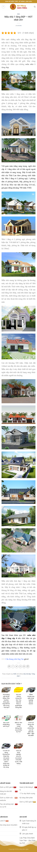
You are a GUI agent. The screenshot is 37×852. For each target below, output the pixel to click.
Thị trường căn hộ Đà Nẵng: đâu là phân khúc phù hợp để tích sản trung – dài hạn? (6, 701)
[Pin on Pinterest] (24, 666)
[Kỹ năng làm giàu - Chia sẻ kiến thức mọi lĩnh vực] (18, 7)
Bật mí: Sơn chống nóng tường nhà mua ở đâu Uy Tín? (18, 727)
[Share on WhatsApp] (9, 666)
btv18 (19, 25)
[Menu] (3, 6)
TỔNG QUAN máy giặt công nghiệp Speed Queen (30, 699)
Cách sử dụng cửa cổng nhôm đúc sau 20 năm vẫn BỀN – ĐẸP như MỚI (30, 729)
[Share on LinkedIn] (27, 666)
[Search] (34, 7)
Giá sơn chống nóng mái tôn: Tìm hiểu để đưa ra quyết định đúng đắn (18, 701)
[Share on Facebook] (13, 666)
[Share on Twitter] (16, 666)
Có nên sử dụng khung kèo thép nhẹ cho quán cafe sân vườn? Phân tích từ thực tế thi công (6, 759)
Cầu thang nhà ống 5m (14, 659)
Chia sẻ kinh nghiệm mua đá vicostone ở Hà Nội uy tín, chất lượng (18, 757)
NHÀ (18, 14)
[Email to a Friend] (20, 666)
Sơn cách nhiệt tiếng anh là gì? (6, 724)
